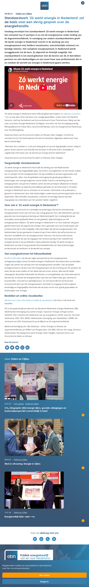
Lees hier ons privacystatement (16, 568)
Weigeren (44, 581)
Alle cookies (44, 575)
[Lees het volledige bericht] (44, 382)
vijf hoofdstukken (14, 258)
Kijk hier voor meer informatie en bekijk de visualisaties (28, 300)
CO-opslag (19, 404)
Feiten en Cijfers (24, 13)
